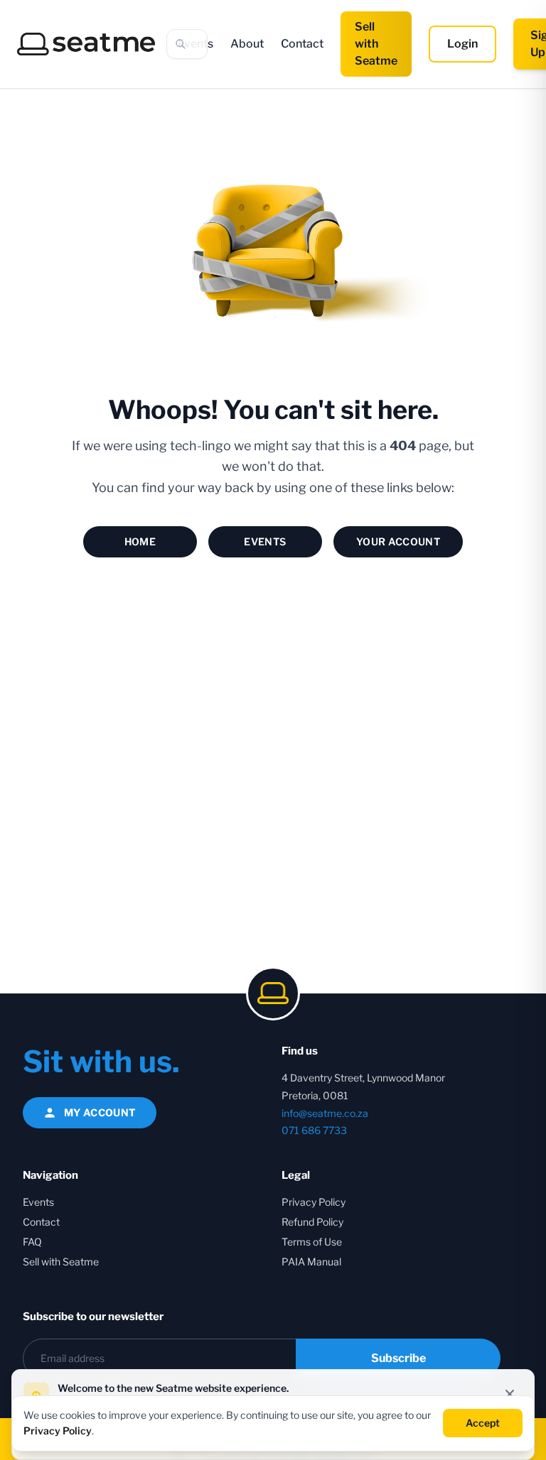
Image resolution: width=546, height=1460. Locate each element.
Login (462, 43)
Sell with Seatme (376, 43)
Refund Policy (312, 1222)
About (247, 43)
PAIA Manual (311, 1261)
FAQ (32, 1242)
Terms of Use (312, 1242)
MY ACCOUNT (100, 1112)
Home (140, 541)
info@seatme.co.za (325, 1113)
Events (265, 541)
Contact (302, 43)
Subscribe (398, 1358)
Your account (398, 541)
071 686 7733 (314, 1130)
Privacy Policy (314, 1202)
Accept (483, 1423)
